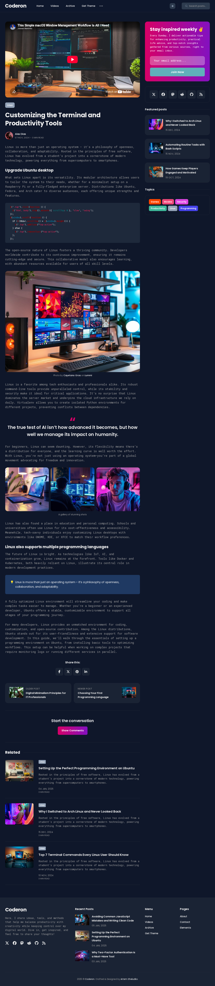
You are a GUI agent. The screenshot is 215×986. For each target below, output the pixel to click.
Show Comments (73, 730)
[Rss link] (201, 94)
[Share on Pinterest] (77, 671)
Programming (188, 208)
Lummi (88, 375)
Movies (168, 201)
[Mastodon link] (173, 94)
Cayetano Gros (72, 375)
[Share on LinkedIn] (86, 671)
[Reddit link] (182, 94)
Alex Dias (20, 134)
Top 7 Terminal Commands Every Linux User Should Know (84, 855)
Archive (70, 6)
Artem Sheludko (129, 979)
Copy (133, 207)
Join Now (177, 72)
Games (155, 201)
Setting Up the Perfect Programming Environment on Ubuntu (87, 768)
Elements (185, 927)
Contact (185, 922)
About (183, 916)
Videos (55, 6)
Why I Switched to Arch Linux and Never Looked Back (80, 811)
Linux (10, 105)
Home (40, 6)
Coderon (15, 5)
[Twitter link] (154, 94)
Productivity (158, 208)
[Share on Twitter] (68, 671)
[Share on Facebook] (59, 671)
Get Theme (88, 6)
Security (181, 201)
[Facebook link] (163, 94)
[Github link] (191, 94)
